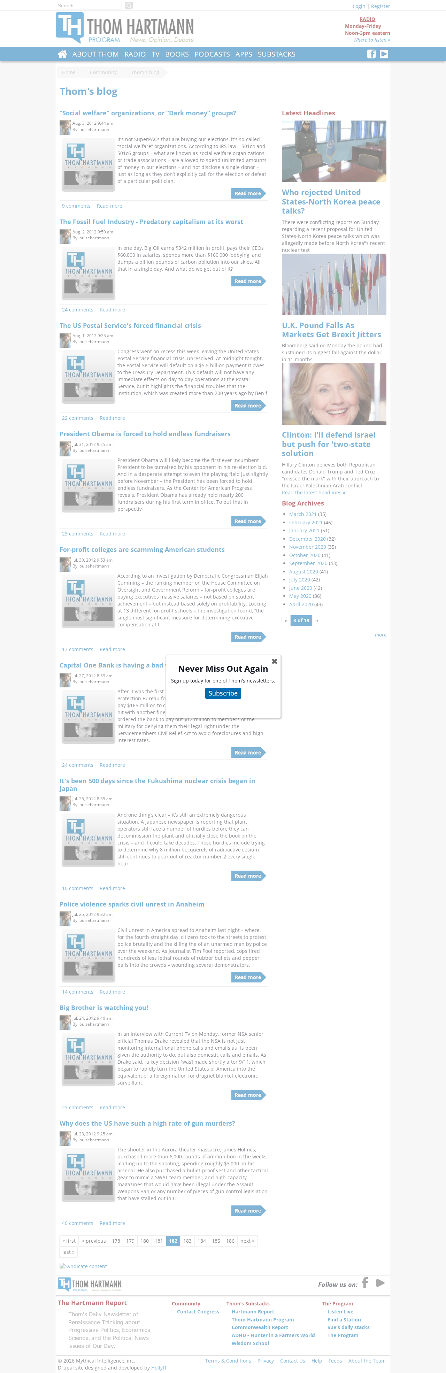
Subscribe (223, 693)
